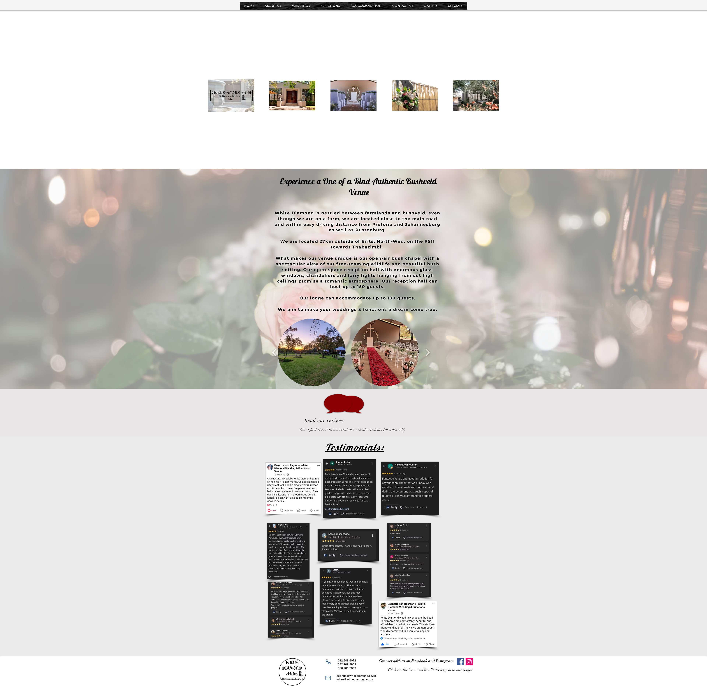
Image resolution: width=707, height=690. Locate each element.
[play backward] (274, 352)
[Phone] (328, 662)
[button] (312, 352)
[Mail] (328, 678)
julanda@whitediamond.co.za (356, 675)
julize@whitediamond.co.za (355, 679)
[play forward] (427, 352)
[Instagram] (469, 661)
